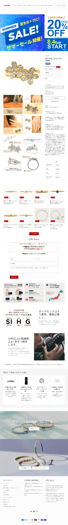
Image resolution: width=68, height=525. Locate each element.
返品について (6, 499)
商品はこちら (34, 428)
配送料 (50, 68)
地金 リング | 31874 (39, 200)
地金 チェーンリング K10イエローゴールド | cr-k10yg (41, 225)
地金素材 (47, 72)
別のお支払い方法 (55, 101)
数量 (46, 78)
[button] (58, 5)
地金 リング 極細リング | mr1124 (24, 201)
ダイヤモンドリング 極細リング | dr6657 (26, 225)
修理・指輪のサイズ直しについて (10, 487)
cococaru (31, 522)
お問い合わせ (6, 494)
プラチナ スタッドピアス (41, 468)
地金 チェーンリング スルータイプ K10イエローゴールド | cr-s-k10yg (57, 226)
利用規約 (5, 504)
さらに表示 (34, 233)
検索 (4, 492)
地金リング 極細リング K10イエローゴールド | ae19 (10, 201)
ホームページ (6, 483)
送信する (14, 277)
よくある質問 (6, 490)
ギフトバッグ (48, 90)
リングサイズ (48, 84)
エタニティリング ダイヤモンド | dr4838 (10, 225)
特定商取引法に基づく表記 (9, 506)
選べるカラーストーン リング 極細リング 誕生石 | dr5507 (57, 201)
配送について (6, 501)
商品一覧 (5, 485)
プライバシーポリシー (8, 497)
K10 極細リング (25, 468)
